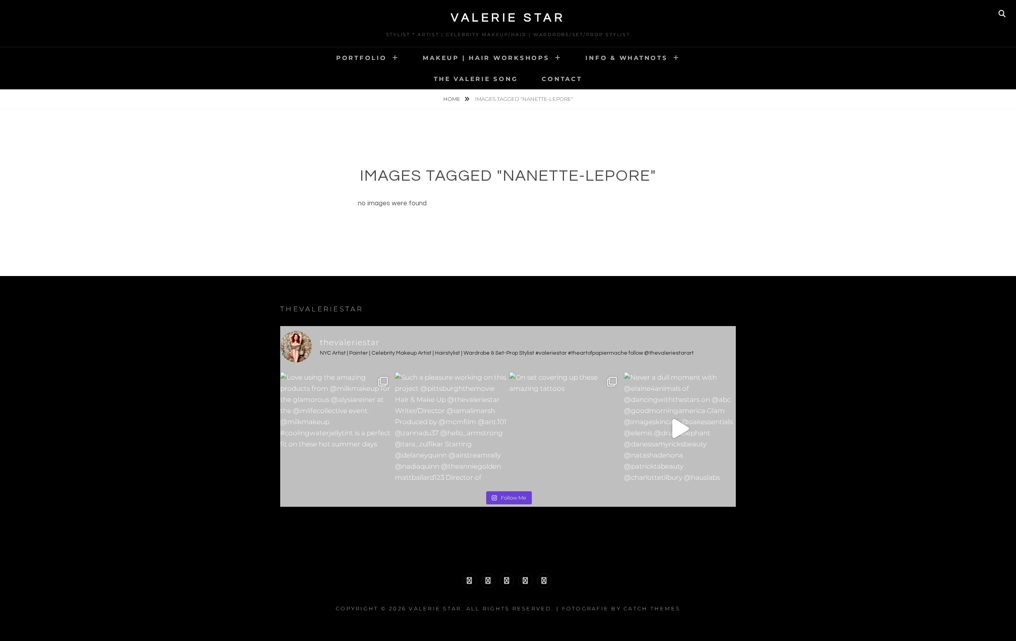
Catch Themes (651, 608)
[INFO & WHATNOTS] (507, 580)
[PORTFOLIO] (469, 580)
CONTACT (562, 79)
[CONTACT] (544, 580)
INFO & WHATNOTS (626, 58)
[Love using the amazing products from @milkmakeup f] (336, 428)
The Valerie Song (476, 79)
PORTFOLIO (361, 58)
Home (452, 99)
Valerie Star (508, 18)
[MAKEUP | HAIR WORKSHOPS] (488, 580)
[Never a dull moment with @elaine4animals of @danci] (680, 428)
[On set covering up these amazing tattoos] (565, 428)
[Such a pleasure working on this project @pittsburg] (451, 428)
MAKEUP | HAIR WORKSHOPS (486, 58)
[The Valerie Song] (525, 580)
